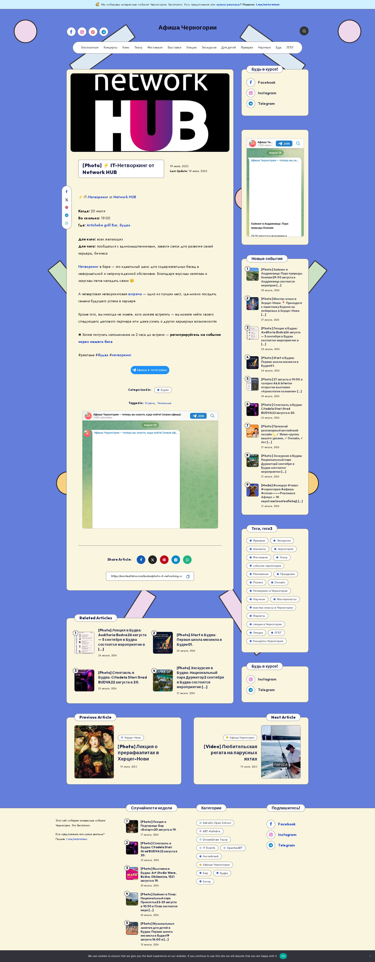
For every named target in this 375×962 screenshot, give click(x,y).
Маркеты (259, 616)
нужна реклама (228, 4)
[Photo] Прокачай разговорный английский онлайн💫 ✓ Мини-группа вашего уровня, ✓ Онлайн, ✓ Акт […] (282, 434)
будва (103, 355)
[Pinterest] (92, 31)
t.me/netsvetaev (268, 4)
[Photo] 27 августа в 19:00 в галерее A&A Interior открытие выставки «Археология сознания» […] (282, 385)
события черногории (267, 566)
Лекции (191, 47)
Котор (207, 881)
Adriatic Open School (217, 823)
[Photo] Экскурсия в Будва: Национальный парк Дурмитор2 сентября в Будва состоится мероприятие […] (200, 677)
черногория (286, 549)
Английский (211, 856)
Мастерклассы (287, 599)
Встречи (150, 403)
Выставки (174, 47)
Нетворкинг (98, 197)
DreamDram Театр (215, 839)
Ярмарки (247, 47)
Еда (278, 47)
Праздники (287, 574)
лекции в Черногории (267, 624)
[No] (370, 956)
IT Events (209, 848)
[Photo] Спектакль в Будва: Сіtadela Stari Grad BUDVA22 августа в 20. (122, 677)
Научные (264, 47)
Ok (283, 956)
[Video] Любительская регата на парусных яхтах (230, 752)
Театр (138, 47)
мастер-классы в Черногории (273, 607)
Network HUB (124, 197)
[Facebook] (71, 31)
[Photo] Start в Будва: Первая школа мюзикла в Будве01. (199, 640)
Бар (205, 873)
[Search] (304, 30)
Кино (125, 47)
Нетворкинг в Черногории (270, 591)
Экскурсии (209, 47)
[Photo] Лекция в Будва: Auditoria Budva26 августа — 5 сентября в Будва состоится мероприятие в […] (122, 639)
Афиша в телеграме (152, 370)
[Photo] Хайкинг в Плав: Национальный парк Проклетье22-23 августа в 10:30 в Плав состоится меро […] (159, 902)
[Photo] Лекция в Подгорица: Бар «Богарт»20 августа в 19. (158, 826)
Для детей (228, 47)
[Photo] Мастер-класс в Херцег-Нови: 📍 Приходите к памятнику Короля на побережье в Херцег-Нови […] (281, 306)
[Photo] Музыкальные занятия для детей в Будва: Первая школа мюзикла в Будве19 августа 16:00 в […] (157, 931)
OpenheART (235, 848)
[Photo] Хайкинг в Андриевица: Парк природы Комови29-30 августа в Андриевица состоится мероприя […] (281, 277)
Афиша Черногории (242, 737)
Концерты (110, 47)
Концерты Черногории (268, 641)
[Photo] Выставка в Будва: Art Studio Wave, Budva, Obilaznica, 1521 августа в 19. (159, 874)
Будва (125, 225)
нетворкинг (122, 355)
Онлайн (280, 582)
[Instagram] (82, 31)
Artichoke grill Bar (102, 225)
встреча (135, 294)
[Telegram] (103, 31)
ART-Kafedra (211, 831)
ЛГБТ (290, 47)
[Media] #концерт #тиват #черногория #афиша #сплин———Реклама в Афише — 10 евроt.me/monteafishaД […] (282, 493)
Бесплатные (89, 47)
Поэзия (258, 582)
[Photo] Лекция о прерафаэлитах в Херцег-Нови (138, 752)
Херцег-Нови (132, 737)
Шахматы (259, 549)
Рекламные (164, 403)
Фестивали (155, 47)
